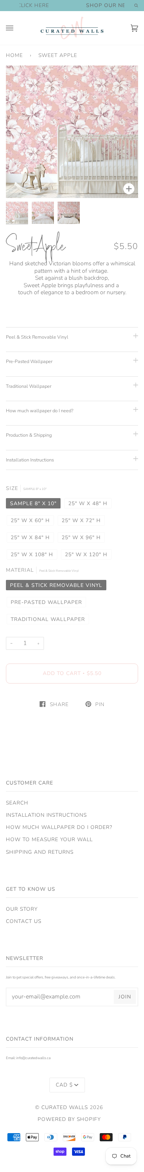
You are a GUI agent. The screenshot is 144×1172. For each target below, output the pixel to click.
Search (17, 802)
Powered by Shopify (69, 1119)
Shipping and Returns (39, 852)
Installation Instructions (46, 815)
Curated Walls (64, 1107)
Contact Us (23, 921)
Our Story (22, 909)
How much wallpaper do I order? (59, 827)
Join (125, 996)
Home (14, 55)
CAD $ (64, 1084)
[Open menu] (17, 28)
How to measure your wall (49, 839)
